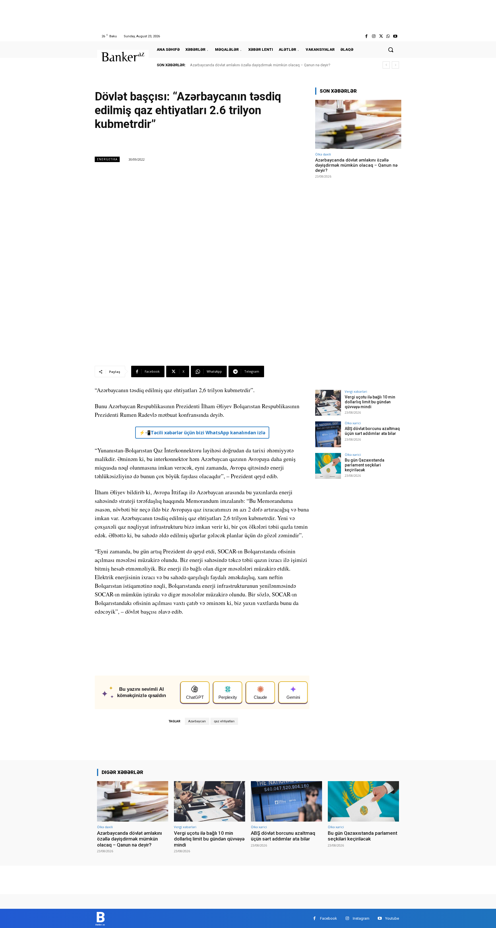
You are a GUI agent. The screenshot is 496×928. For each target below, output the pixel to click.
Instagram (361, 918)
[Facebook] (366, 36)
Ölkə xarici (353, 423)
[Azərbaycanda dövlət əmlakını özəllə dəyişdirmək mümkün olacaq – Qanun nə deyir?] (358, 124)
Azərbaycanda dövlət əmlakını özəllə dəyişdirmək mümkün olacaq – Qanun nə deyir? (260, 65)
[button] (390, 49)
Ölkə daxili (323, 154)
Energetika (107, 159)
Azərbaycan (197, 721)
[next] (395, 65)
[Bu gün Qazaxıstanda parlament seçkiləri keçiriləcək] (328, 466)
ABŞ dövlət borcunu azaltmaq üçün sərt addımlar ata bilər (372, 431)
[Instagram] (373, 36)
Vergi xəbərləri (356, 391)
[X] (380, 36)
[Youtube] (395, 36)
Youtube (392, 918)
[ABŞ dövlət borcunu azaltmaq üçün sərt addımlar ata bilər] (328, 434)
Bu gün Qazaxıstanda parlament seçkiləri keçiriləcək (364, 465)
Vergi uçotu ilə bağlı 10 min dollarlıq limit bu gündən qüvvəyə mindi (370, 402)
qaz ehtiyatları (224, 721)
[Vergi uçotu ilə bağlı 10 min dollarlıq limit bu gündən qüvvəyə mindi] (328, 403)
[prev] (386, 65)
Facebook (328, 918)
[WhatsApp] (388, 36)
